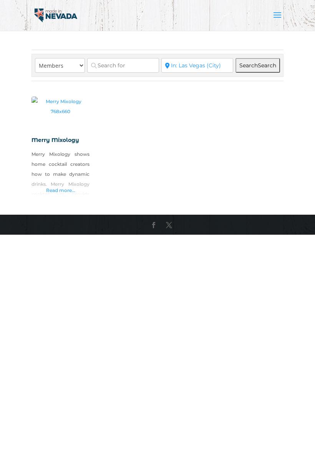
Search (257, 65)
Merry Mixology (55, 140)
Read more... (60, 190)
